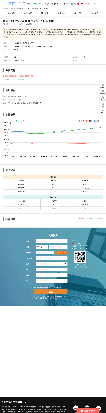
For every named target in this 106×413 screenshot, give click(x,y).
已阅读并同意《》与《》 (50, 287)
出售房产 (66, 4)
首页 (28, 4)
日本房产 (36, 4)
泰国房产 (46, 4)
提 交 (51, 291)
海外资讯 (55, 4)
